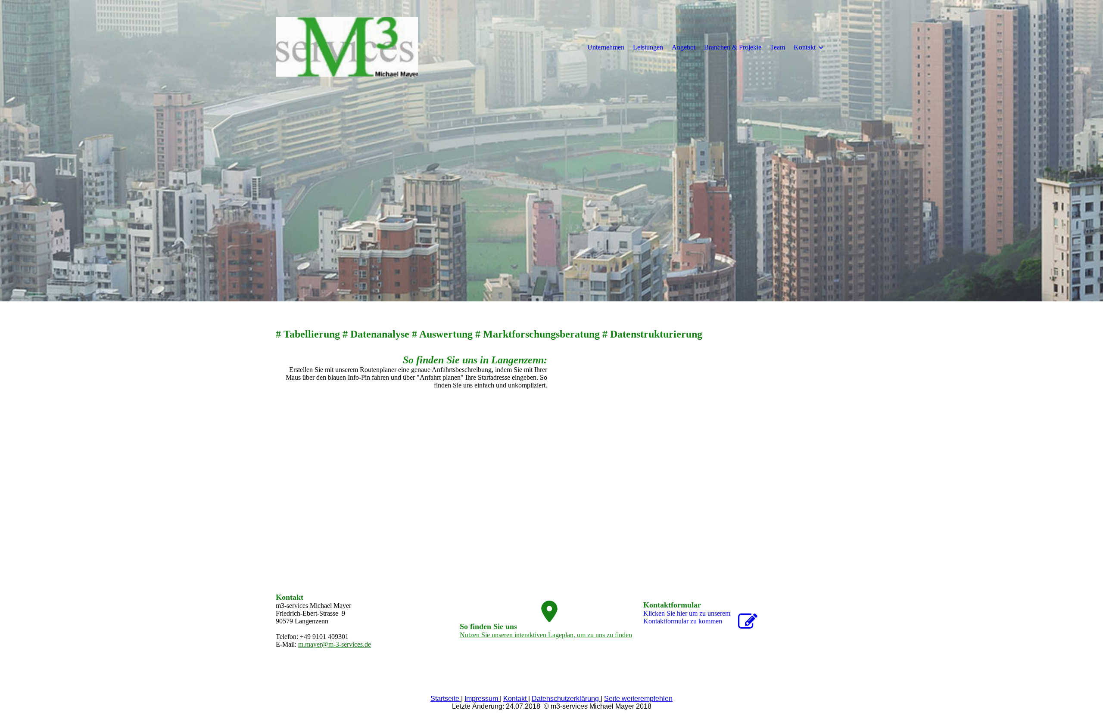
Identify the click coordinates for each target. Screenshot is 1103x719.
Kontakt (805, 47)
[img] (347, 47)
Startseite (445, 698)
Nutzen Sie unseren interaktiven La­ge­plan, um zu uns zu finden (546, 634)
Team (777, 47)
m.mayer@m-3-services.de (334, 644)
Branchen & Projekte (732, 47)
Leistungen (648, 47)
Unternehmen (605, 47)
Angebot (683, 47)
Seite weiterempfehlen (638, 698)
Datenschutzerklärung (566, 698)
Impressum (482, 698)
